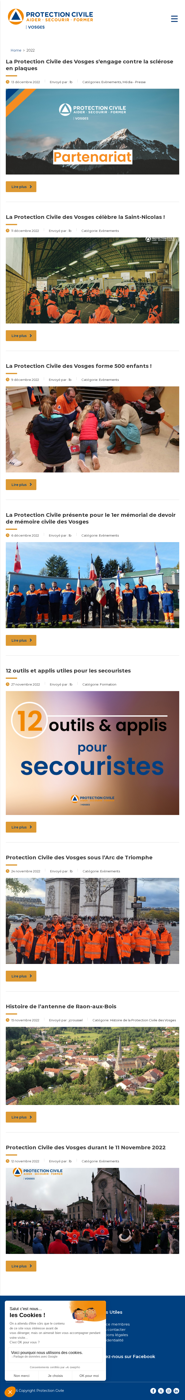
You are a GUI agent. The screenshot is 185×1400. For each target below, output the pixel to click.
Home (16, 50)
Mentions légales (112, 1335)
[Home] (50, 18)
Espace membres (113, 1324)
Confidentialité (110, 1340)
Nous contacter (111, 1329)
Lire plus (19, 187)
